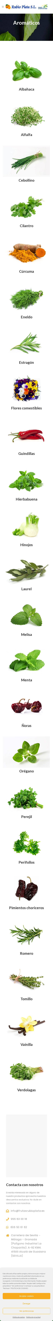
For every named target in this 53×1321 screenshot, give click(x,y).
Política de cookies (19, 1317)
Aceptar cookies (26, 1296)
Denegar (26, 1303)
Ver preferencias (26, 1311)
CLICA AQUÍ (15, 1281)
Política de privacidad (33, 1317)
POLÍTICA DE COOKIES (19, 1288)
